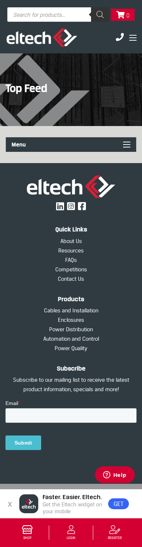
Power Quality (71, 348)
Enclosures (71, 320)
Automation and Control (71, 339)
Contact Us (71, 279)
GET (118, 503)
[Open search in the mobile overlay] (58, 14)
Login (71, 538)
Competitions (71, 269)
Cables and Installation (71, 310)
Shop (27, 538)
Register (115, 538)
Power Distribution (71, 329)
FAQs (71, 260)
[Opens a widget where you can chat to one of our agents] (115, 475)
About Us (71, 241)
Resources (71, 250)
